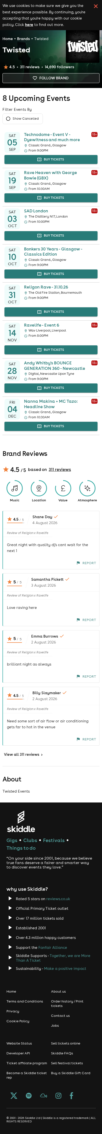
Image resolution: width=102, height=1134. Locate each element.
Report (89, 563)
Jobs (55, 1025)
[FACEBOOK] (71, 1096)
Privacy (12, 1011)
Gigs (11, 840)
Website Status (19, 1043)
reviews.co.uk (58, 898)
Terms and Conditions (24, 1001)
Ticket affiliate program (26, 1063)
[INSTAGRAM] (58, 1096)
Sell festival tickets (67, 1063)
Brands (23, 38)
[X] (13, 1096)
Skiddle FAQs (62, 1053)
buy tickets (54, 159)
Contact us (60, 1015)
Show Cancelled (26, 118)
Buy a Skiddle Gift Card (70, 1073)
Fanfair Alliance (52, 947)
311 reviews (60, 469)
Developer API (18, 1053)
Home (7, 38)
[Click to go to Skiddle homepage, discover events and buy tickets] (20, 821)
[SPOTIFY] (28, 1096)
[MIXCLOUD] (43, 1096)
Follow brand (54, 78)
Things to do (21, 848)
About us (58, 991)
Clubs (30, 840)
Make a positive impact (65, 968)
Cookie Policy (17, 1021)
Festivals (54, 840)
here (29, 24)
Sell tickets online (65, 1043)
